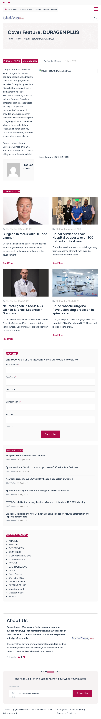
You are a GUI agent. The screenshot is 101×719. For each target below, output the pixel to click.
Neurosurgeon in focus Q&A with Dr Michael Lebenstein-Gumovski (39, 478)
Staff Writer (11, 459)
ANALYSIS (13, 540)
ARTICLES (14, 544)
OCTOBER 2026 (16, 577)
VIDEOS (12, 596)
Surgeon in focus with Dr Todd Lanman (25, 455)
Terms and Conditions (66, 713)
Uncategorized (30, 60)
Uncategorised (16, 589)
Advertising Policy (77, 709)
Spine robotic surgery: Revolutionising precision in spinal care (37, 490)
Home (11, 38)
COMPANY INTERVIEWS (20, 555)
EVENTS (13, 563)
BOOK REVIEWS (16, 548)
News (19, 38)
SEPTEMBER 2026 (17, 585)
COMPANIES (15, 552)
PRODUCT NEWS (11, 60)
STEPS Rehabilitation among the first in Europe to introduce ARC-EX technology (40, 9)
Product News (54, 61)
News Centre (15, 574)
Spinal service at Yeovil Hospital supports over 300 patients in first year (42, 467)
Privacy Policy (62, 709)
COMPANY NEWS (17, 559)
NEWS (12, 570)
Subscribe (50, 434)
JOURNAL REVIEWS (18, 566)
